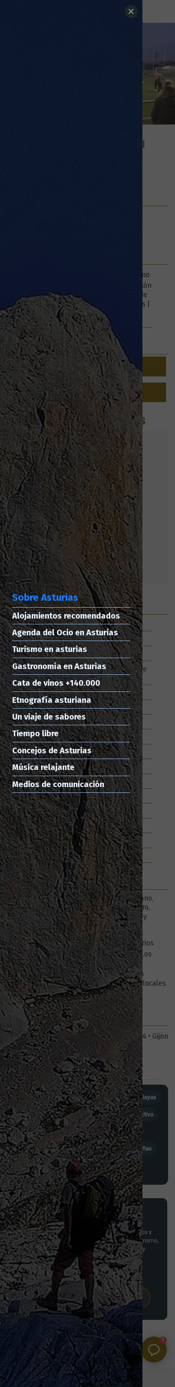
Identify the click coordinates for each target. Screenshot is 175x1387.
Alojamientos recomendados (66, 616)
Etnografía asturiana (51, 700)
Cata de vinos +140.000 (56, 683)
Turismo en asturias (49, 649)
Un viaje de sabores (49, 717)
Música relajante (43, 767)
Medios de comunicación (58, 784)
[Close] (131, 11)
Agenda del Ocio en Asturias (65, 632)
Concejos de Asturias (52, 750)
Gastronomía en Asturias (59, 666)
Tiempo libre (35, 733)
